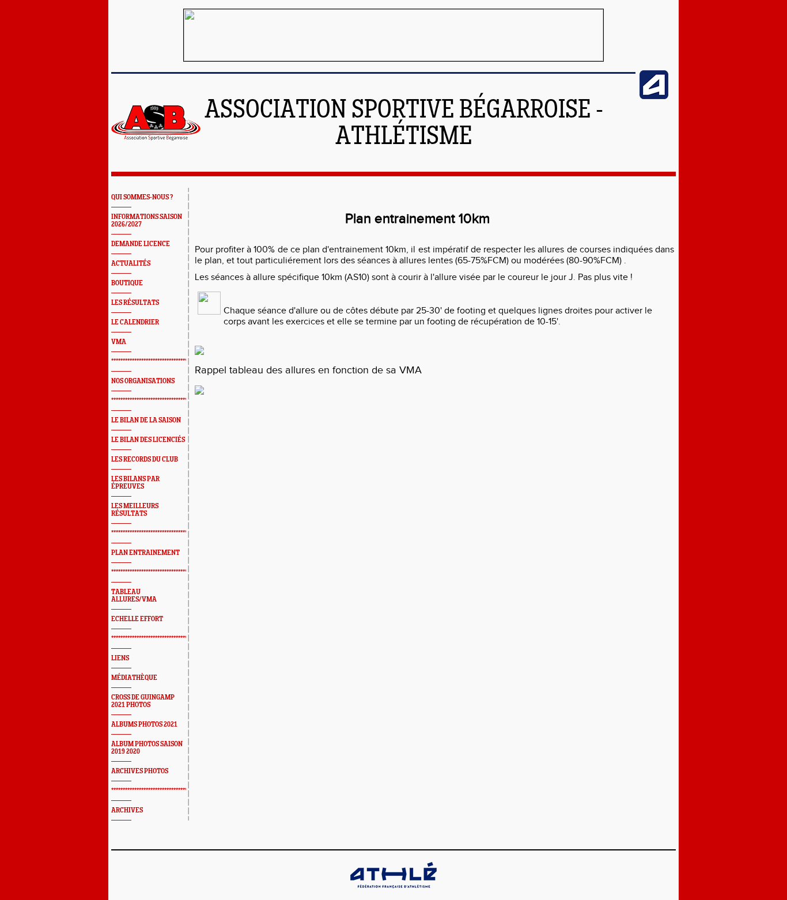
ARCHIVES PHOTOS (139, 771)
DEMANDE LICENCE (140, 244)
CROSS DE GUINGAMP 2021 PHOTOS (143, 701)
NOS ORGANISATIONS (143, 381)
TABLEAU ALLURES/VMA (134, 595)
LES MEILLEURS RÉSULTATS (134, 509)
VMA (118, 342)
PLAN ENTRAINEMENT (145, 553)
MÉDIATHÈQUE (134, 678)
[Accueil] (155, 138)
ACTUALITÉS (130, 263)
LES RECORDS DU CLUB (144, 459)
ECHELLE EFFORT (137, 619)
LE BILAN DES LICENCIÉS (148, 440)
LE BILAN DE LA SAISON (146, 420)
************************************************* (167, 361)
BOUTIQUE (127, 283)
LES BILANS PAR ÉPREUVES (135, 482)
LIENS (120, 658)
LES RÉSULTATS (135, 303)
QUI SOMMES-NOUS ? (142, 197)
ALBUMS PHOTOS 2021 (144, 724)
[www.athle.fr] (654, 96)
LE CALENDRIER (135, 322)
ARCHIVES (127, 810)
